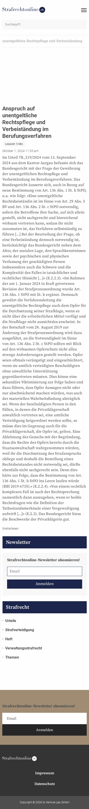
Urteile (10, 621)
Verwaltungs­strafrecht (23, 648)
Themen (12, 657)
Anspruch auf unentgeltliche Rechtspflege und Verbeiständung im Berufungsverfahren (26, 122)
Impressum (44, 773)
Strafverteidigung (19, 630)
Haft (8, 639)
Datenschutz (44, 784)
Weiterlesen (10, 528)
